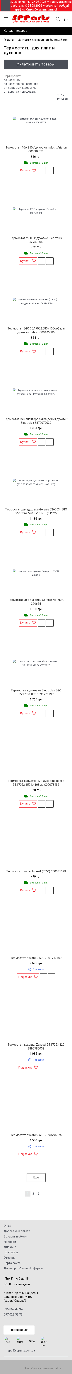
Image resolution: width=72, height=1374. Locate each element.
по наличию (12, 84)
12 (58, 99)
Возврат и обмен (15, 1236)
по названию (29, 84)
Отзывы (10, 1257)
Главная (9, 40)
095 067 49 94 (13, 1309)
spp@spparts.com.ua (21, 1350)
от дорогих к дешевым (20, 91)
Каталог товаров (15, 30)
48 (66, 99)
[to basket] (66, 19)
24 (62, 99)
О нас (7, 1226)
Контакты (11, 1252)
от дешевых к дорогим (20, 87)
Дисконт (10, 1247)
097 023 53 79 (13, 1314)
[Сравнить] (50, 170)
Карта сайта (12, 1263)
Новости (10, 1242)
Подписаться (19, 1330)
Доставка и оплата (17, 1231)
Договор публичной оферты (23, 1268)
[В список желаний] (41, 170)
